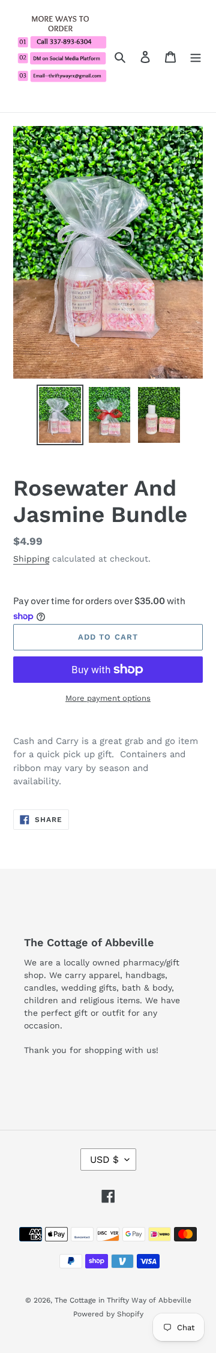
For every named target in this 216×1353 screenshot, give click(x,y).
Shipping (31, 558)
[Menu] (195, 56)
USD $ (104, 1159)
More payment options (108, 698)
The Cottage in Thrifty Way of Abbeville (123, 1300)
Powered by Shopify (108, 1314)
